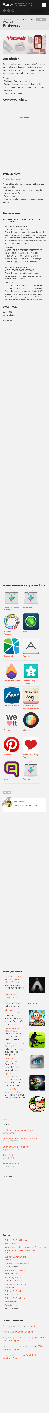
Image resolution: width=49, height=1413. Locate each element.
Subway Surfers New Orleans (18, 1240)
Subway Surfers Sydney (16, 1257)
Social (7, 793)
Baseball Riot (11, 1089)
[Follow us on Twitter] (12, 10)
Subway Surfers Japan (15, 1284)
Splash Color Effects (14, 1043)
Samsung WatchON (14, 1277)
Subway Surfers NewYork (17, 1264)
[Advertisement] (24, 143)
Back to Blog (41, 19)
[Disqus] (24, 853)
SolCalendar (10, 994)
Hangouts (31, 1326)
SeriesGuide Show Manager (37, 19)
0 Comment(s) (9, 22)
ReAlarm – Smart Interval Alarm (18, 1130)
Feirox (8, 4)
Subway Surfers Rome (15, 1291)
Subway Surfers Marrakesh (16, 1147)
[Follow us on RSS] (8, 10)
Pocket (44, 19)
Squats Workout (12, 1028)
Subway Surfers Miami (15, 1298)
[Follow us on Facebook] (4, 10)
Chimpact (9, 1010)
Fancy (8, 1074)
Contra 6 (9, 1058)
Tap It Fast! (8, 1155)
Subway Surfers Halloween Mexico (20, 1138)
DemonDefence (25, 1332)
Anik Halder (28, 19)
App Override (11, 1305)
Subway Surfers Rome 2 (16, 1270)
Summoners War (11, 1163)
